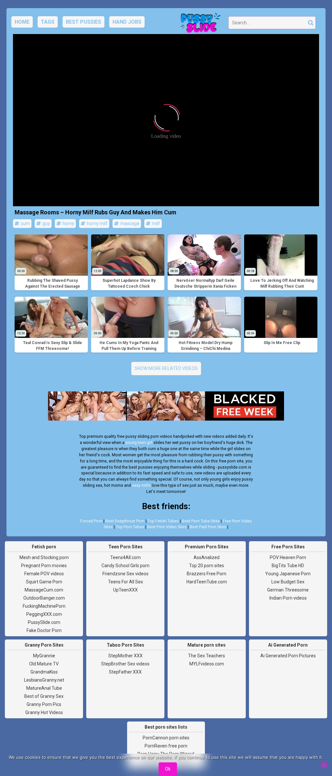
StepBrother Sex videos (125, 663)
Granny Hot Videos (44, 712)
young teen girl (138, 442)
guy (46, 223)
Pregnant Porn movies (44, 565)
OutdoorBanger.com (44, 598)
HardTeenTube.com (206, 581)
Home (22, 22)
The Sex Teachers (206, 655)
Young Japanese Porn (288, 573)
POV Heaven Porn (288, 557)
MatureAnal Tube (44, 688)
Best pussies (83, 22)
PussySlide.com (44, 622)
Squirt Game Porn (44, 581)
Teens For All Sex (125, 581)
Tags (47, 22)
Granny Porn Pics (44, 704)
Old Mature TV (44, 663)
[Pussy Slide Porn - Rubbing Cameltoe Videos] (198, 24)
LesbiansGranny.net (44, 680)
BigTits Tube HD (288, 565)
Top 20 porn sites (206, 565)
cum (25, 223)
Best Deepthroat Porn (125, 521)
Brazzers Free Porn (206, 573)
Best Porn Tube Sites (201, 521)
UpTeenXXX (125, 589)
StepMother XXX (125, 655)
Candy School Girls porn (125, 565)
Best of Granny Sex (44, 696)
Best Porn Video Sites (167, 526)
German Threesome (288, 589)
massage (129, 223)
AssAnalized (206, 557)
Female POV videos (44, 573)
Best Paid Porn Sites (208, 526)
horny (68, 223)
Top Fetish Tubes (163, 521)
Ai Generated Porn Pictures (288, 655)
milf (155, 223)
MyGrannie (44, 655)
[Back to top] (312, 746)
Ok (168, 768)
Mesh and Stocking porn (44, 557)
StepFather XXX (125, 672)
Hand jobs (127, 22)
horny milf (97, 223)
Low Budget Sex (287, 581)
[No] (324, 765)
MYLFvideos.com (206, 663)
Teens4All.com (125, 557)
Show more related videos (166, 368)
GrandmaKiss (44, 672)
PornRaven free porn (166, 745)
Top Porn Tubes (130, 526)
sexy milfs (141, 485)
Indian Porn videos (288, 598)
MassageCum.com (44, 589)
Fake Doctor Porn (44, 630)
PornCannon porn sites (166, 737)
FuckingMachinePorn (44, 606)
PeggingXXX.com (44, 614)
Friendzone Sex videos (125, 573)
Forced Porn (91, 521)
